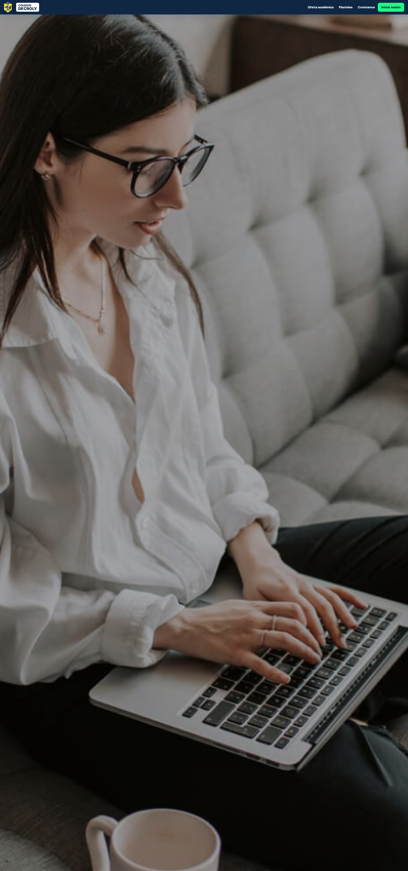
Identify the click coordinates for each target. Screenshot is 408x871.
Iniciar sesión (391, 7)
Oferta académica (321, 7)
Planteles (346, 7)
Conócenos (366, 7)
